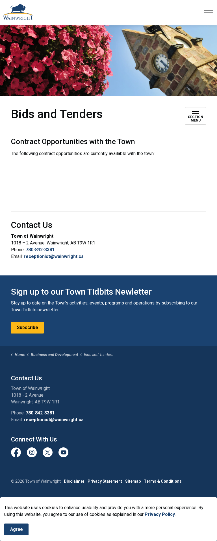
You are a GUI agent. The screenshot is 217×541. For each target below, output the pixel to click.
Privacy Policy (160, 514)
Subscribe (27, 327)
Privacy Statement (105, 481)
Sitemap (133, 481)
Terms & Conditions (163, 481)
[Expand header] (208, 12)
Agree (16, 529)
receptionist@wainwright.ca (54, 256)
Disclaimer (74, 481)
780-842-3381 (40, 249)
